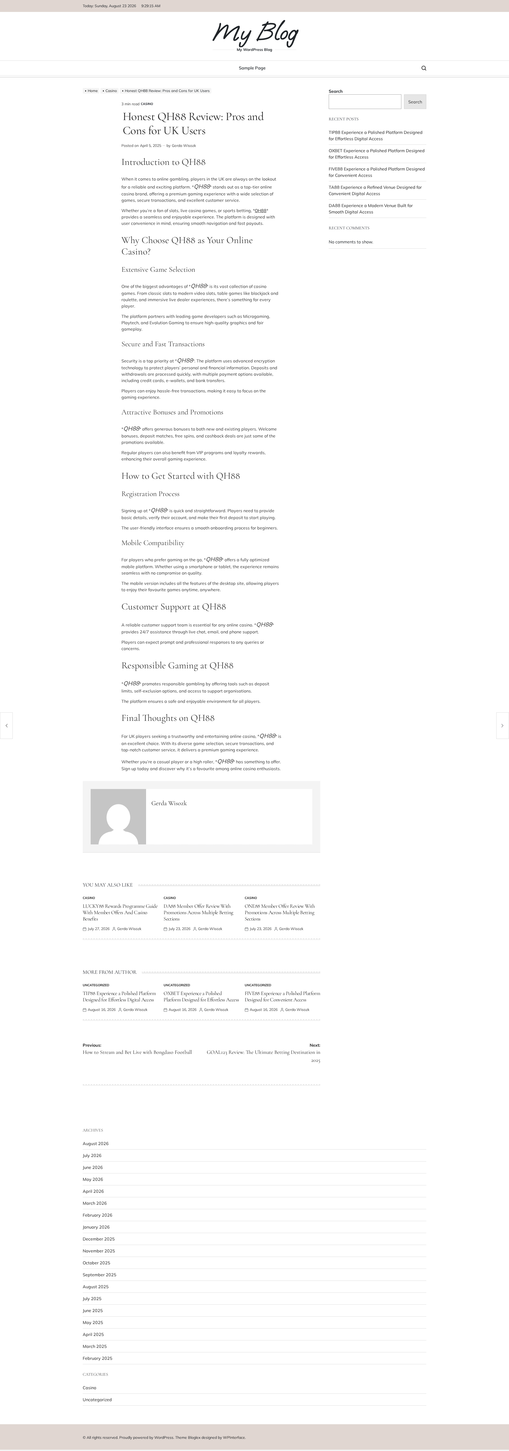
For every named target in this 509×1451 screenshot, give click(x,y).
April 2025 (93, 1334)
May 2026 (93, 1179)
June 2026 (93, 1167)
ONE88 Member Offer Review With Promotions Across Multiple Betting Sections (280, 912)
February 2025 (97, 1358)
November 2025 (99, 1250)
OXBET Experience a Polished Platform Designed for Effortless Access (201, 996)
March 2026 (95, 1203)
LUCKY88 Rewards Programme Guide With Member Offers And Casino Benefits (120, 912)
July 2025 (92, 1298)
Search (336, 91)
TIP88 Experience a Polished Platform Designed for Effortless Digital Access (119, 996)
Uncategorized (96, 985)
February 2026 (97, 1215)
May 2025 (93, 1322)
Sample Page (252, 68)
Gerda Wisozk (184, 145)
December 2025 (99, 1239)
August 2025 (96, 1286)
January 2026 (96, 1227)
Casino (147, 104)
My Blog (254, 32)
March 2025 (95, 1346)
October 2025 (96, 1262)
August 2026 (96, 1143)
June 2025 (93, 1310)
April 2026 (93, 1191)
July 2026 (92, 1155)
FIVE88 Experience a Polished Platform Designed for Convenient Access (282, 996)
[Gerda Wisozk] (118, 816)
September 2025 (99, 1274)
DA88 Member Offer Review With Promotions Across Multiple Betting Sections (198, 912)
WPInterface (234, 1437)
